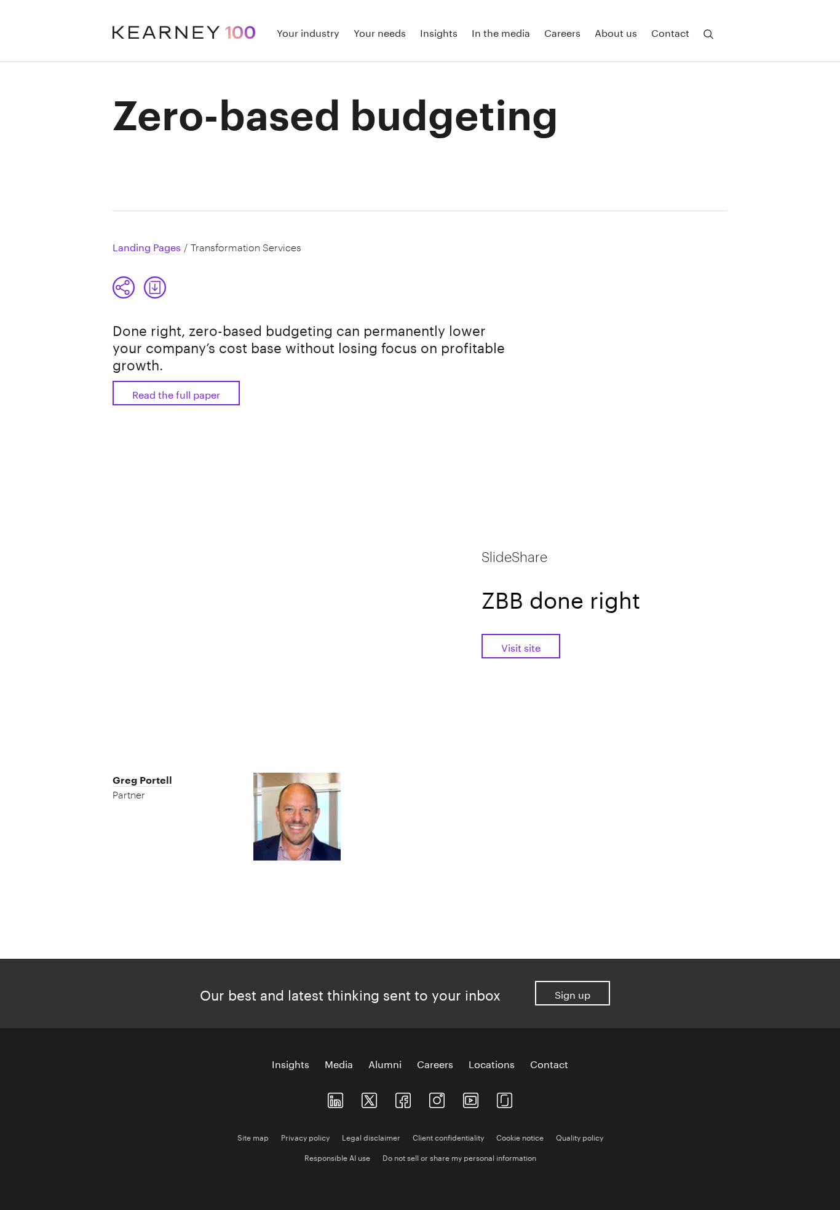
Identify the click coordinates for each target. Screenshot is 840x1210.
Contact (670, 32)
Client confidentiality (448, 1136)
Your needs (380, 32)
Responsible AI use (337, 1157)
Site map (253, 1136)
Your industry (308, 32)
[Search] (708, 34)
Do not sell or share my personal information (459, 1157)
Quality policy (579, 1136)
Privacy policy (305, 1136)
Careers (562, 32)
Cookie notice (520, 1136)
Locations (492, 1063)
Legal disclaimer (371, 1136)
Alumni (385, 1063)
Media (339, 1063)
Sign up (572, 993)
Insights (439, 32)
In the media (501, 32)
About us (616, 32)
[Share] (124, 287)
